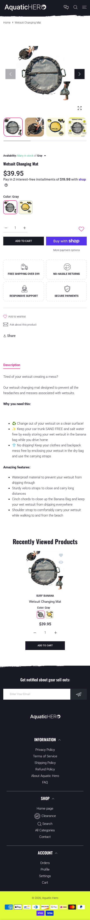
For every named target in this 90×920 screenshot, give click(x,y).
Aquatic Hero (50, 898)
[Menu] (84, 7)
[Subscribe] (78, 694)
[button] (79, 74)
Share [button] (11, 336)
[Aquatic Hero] (25, 7)
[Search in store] (75, 7)
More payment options (66, 250)
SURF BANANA (45, 596)
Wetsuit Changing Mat (45, 602)
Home (6, 22)
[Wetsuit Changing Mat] (45, 571)
